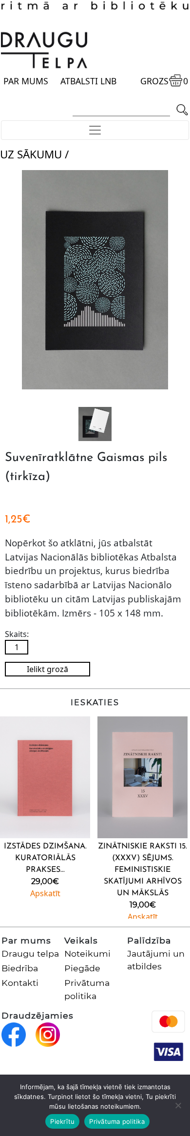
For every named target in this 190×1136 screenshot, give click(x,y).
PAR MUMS (25, 81)
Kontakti (19, 983)
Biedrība (19, 968)
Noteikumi (87, 953)
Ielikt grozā (47, 669)
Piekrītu (62, 1121)
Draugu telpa (30, 953)
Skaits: (17, 634)
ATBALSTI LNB (88, 81)
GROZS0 (164, 81)
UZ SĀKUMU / (34, 154)
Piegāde (82, 968)
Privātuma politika (117, 1121)
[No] (178, 1105)
